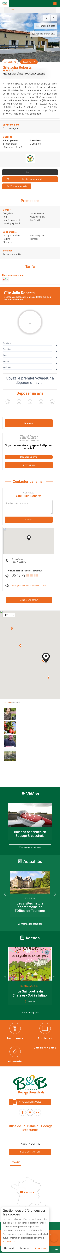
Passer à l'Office (30, 1144)
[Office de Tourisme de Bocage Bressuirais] (30, 1085)
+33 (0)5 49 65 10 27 (30, 1136)
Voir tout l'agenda (30, 1012)
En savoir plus (9, 1241)
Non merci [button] (9, 1248)
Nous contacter (30, 1152)
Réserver (30, 172)
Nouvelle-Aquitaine (37, 1162)
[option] (30, 894)
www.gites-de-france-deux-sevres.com (29, 586)
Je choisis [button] (24, 1248)
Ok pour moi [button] (40, 1248)
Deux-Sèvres (30, 1169)
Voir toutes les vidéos (30, 847)
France (16, 1162)
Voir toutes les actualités (30, 924)
